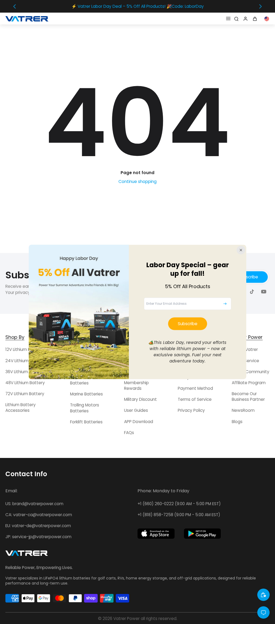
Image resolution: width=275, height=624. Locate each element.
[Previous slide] (14, 6)
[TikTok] (252, 292)
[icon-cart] (255, 18)
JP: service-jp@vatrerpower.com (38, 536)
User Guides (136, 410)
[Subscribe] (225, 304)
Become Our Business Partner (248, 396)
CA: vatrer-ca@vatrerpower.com (38, 514)
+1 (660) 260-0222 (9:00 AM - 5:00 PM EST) (179, 503)
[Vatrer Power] (26, 554)
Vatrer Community (250, 372)
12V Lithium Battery (24, 349)
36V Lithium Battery (24, 372)
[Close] (241, 250)
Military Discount (140, 399)
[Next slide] (260, 6)
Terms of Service (195, 399)
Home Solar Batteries (81, 380)
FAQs (129, 432)
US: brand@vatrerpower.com (34, 503)
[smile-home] (263, 595)
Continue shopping (137, 181)
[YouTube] (264, 292)
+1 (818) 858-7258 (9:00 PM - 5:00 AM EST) (179, 514)
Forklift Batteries (86, 422)
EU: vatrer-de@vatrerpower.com (38, 525)
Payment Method (195, 388)
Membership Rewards (136, 385)
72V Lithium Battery (24, 394)
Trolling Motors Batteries (84, 407)
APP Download (138, 421)
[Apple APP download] (156, 533)
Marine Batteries (86, 394)
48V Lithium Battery (25, 383)
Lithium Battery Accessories (20, 407)
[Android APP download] (202, 533)
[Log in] (245, 18)
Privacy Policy (191, 410)
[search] (236, 18)
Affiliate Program (249, 383)
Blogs (237, 421)
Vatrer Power (126, 618)
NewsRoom (243, 410)
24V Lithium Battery (25, 361)
